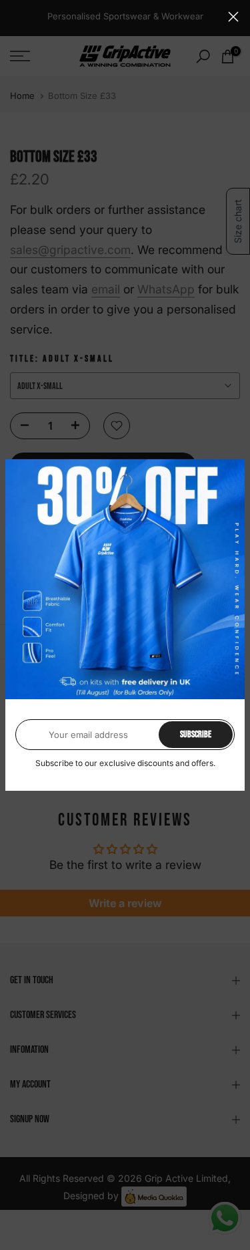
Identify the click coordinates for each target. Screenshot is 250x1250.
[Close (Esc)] (233, 16)
